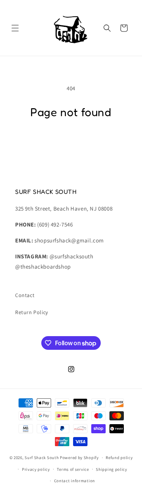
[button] (15, 28)
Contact (24, 295)
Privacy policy (36, 469)
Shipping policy (111, 469)
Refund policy (119, 457)
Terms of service (73, 469)
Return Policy (31, 312)
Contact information (74, 480)
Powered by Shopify (79, 457)
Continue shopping (71, 140)
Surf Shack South (42, 457)
